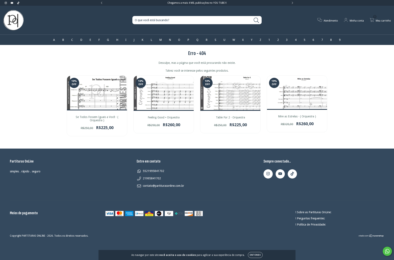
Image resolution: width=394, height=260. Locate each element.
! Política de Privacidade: (310, 224)
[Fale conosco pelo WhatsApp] (387, 251)
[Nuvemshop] (371, 236)
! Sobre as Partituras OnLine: (313, 212)
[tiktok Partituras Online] (18, 3)
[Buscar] (256, 20)
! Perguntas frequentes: (310, 218)
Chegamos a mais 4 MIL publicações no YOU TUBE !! (197, 2)
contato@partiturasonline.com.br (163, 185)
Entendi (255, 255)
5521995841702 (153, 171)
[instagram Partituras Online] (6, 3)
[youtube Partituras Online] (12, 3)
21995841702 (152, 178)
